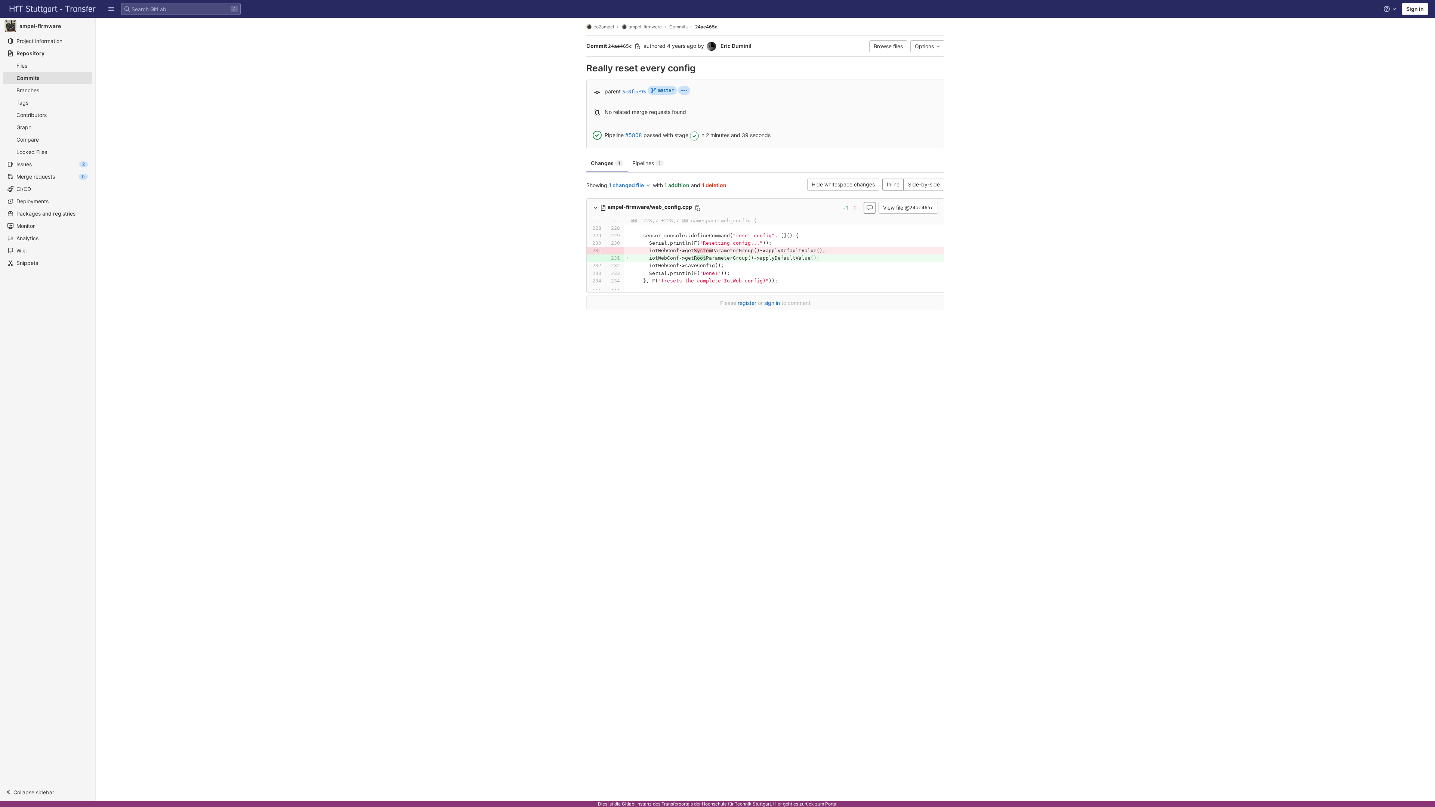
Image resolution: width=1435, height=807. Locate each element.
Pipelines (646, 163)
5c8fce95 (634, 92)
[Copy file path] (697, 207)
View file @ (908, 207)
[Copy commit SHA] (637, 46)
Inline (893, 184)
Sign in (1415, 9)
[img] (684, 90)
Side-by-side (924, 184)
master (666, 90)
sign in (772, 303)
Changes (605, 163)
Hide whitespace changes (843, 184)
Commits (678, 27)
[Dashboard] (52, 8)
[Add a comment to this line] (586, 228)
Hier (777, 804)
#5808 (633, 135)
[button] (111, 9)
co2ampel (603, 27)
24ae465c (706, 27)
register (747, 303)
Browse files (888, 46)
